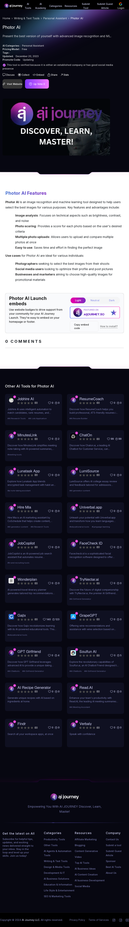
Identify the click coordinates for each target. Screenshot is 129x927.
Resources (71, 6)
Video (78, 856)
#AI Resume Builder (79, 418)
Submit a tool (113, 845)
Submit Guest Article (114, 853)
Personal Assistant (55, 18)
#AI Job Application (37, 418)
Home (6, 18)
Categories (55, 6)
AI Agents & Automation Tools (57, 853)
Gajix (21, 615)
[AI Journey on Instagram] (114, 919)
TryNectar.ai (89, 579)
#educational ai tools (79, 527)
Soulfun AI (87, 651)
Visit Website (14, 84)
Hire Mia (24, 507)
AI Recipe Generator (34, 687)
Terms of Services (99, 919)
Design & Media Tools (57, 867)
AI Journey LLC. (31, 919)
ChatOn (85, 435)
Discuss (10, 74)
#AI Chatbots (14, 671)
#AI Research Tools (17, 418)
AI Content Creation (86, 874)
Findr (21, 723)
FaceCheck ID (90, 543)
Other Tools (51, 845)
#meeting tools (15, 454)
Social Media (82, 886)
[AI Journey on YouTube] (127, 919)
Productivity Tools (54, 839)
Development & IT (54, 872)
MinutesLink (27, 435)
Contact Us (112, 839)
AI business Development (90, 880)
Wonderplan (27, 579)
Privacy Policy (77, 919)
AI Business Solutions (56, 878)
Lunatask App (28, 471)
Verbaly (85, 723)
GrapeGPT (88, 615)
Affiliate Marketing (86, 839)
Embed (40, 74)
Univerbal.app (90, 507)
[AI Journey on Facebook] (120, 919)
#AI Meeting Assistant (80, 707)
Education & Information (58, 884)
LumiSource (89, 471)
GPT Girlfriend (29, 651)
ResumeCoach (91, 399)
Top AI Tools (82, 862)
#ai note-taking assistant (19, 490)
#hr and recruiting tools (18, 563)
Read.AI (86, 687)
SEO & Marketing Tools (57, 896)
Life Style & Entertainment (59, 890)
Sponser (111, 861)
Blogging (80, 845)
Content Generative (86, 851)
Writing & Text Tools (26, 18)
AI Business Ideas (85, 868)
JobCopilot (26, 543)
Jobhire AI (25, 399)
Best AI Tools (113, 867)
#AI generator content (80, 490)
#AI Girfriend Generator (80, 599)
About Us (111, 872)
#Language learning (101, 527)
